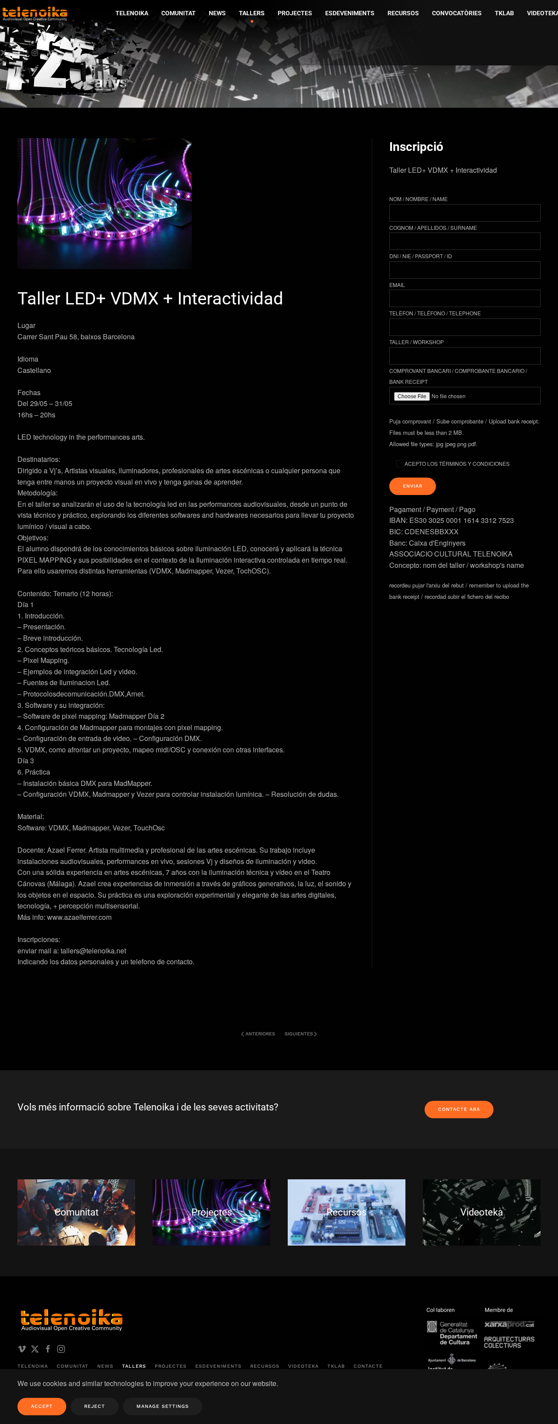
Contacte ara (459, 1109)
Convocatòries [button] (457, 13)
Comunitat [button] (178, 13)
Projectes (171, 1366)
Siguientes (299, 1034)
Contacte (368, 1366)
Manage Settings (162, 1406)
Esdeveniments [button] (349, 13)
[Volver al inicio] (85, 55)
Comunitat (72, 1366)
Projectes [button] (295, 13)
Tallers (252, 13)
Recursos (264, 1366)
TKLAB (336, 1366)
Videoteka (303, 1366)
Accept (42, 1406)
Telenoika (32, 1366)
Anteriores (260, 1034)
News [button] (217, 13)
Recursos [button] (403, 13)
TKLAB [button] (504, 13)
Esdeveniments (218, 1366)
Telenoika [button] (132, 13)
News (105, 1366)
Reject (94, 1406)
